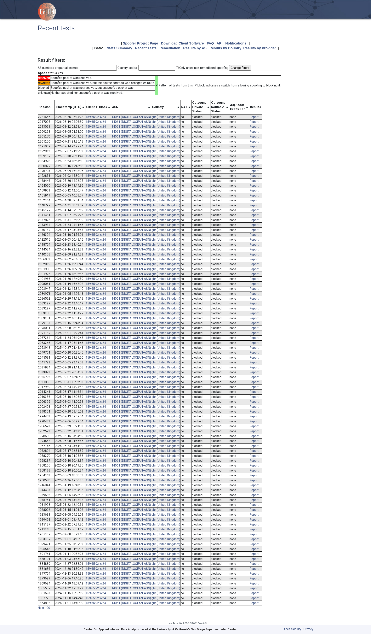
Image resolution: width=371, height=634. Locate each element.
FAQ (210, 43)
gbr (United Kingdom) (165, 117)
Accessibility (292, 629)
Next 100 (44, 608)
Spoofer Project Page (140, 43)
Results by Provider (259, 48)
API (219, 43)
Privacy (308, 629)
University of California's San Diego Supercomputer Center (197, 629)
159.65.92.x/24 (96, 117)
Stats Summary (119, 48)
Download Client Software (182, 43)
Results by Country (225, 48)
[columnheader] (46, 107)
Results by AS (195, 48)
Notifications (235, 43)
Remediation (169, 48)
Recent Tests (146, 48)
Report (254, 117)
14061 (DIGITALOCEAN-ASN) (131, 117)
